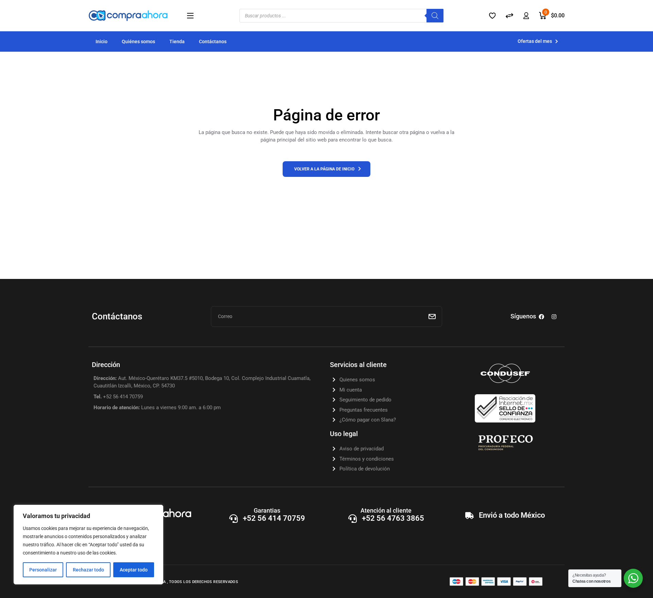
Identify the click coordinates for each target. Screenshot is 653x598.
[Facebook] (541, 316)
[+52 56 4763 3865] (352, 518)
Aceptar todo (134, 569)
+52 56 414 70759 (274, 518)
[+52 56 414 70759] (233, 518)
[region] (88, 544)
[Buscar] (434, 15)
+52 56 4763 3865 (393, 518)
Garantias (267, 510)
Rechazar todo (88, 569)
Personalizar (43, 569)
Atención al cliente (386, 510)
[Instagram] (554, 316)
